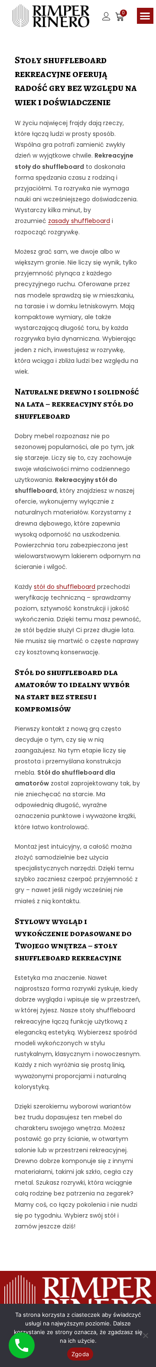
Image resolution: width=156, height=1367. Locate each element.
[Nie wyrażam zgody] (145, 1335)
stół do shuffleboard (64, 586)
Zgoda (80, 1354)
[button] (145, 16)
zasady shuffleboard (79, 221)
